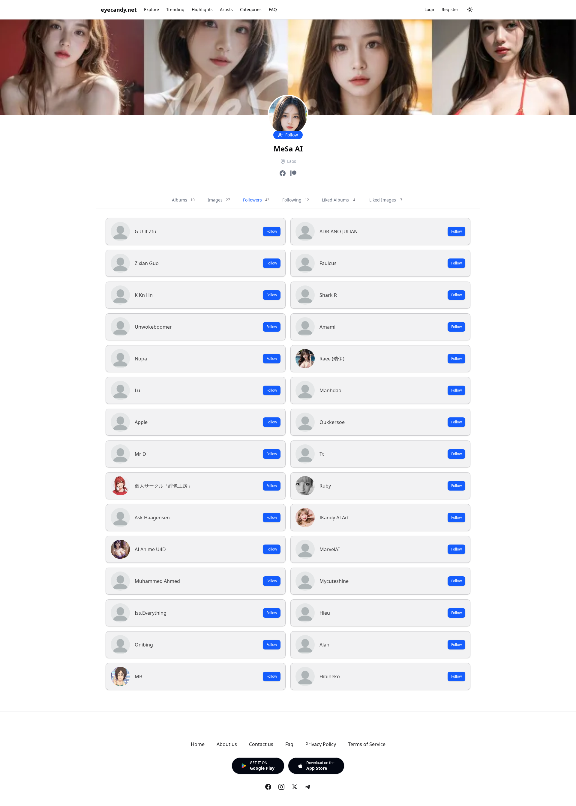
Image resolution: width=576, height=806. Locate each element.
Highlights (202, 9)
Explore (151, 9)
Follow (271, 231)
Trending (175, 9)
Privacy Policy (320, 744)
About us (227, 744)
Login (430, 9)
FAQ (273, 9)
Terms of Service (367, 744)
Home (198, 744)
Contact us (261, 744)
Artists (226, 9)
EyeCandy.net (119, 9)
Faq (289, 744)
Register (450, 9)
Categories (251, 9)
